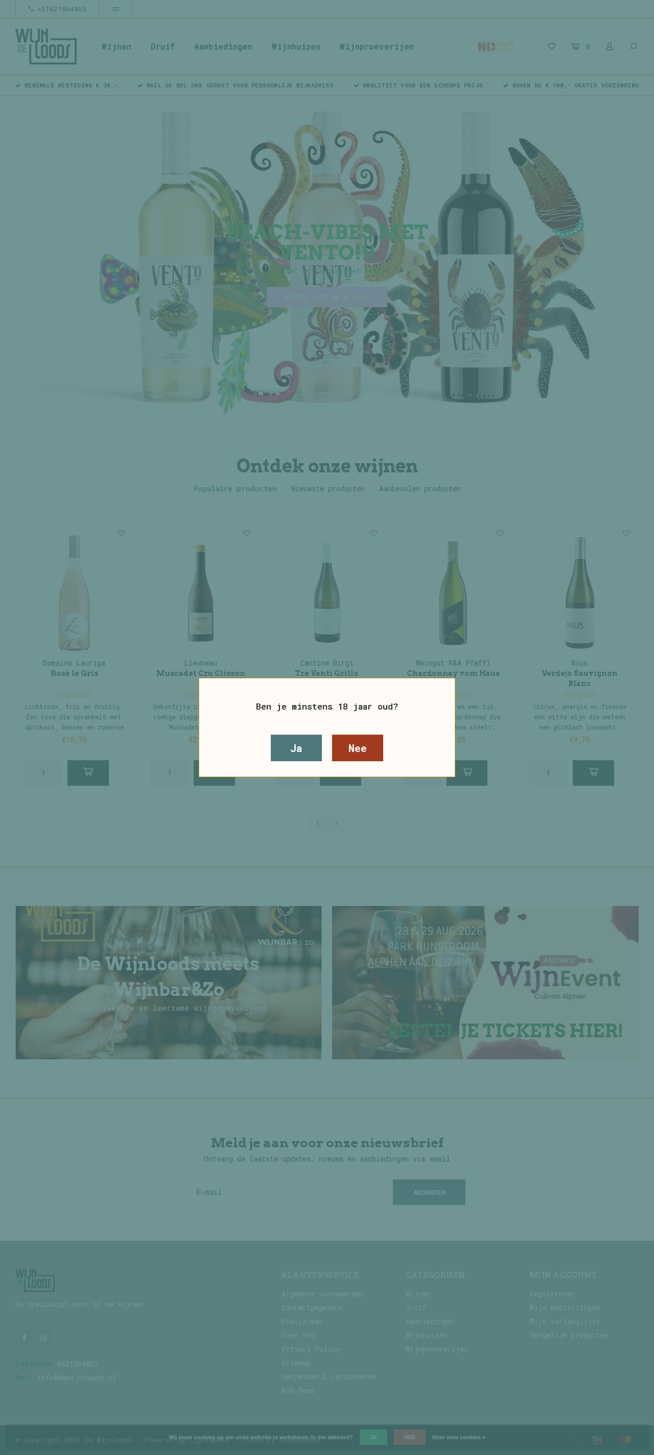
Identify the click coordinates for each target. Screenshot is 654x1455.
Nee (357, 748)
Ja (296, 748)
